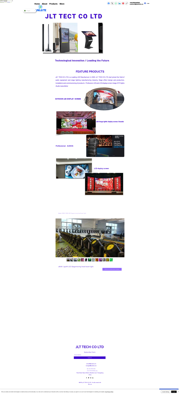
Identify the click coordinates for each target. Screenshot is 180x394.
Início (59, 213)
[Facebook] (108, 3)
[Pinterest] (123, 3)
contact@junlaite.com (91, 363)
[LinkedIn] (119, 3)
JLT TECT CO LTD (75, 16)
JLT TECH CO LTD (90, 347)
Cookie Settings (165, 391)
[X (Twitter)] (112, 3)
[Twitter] (88, 378)
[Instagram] (90, 378)
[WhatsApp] (116, 3)
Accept (173, 391)
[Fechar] (178, 392)
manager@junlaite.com (91, 365)
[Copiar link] (126, 3)
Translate (8, 2)
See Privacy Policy (109, 391)
